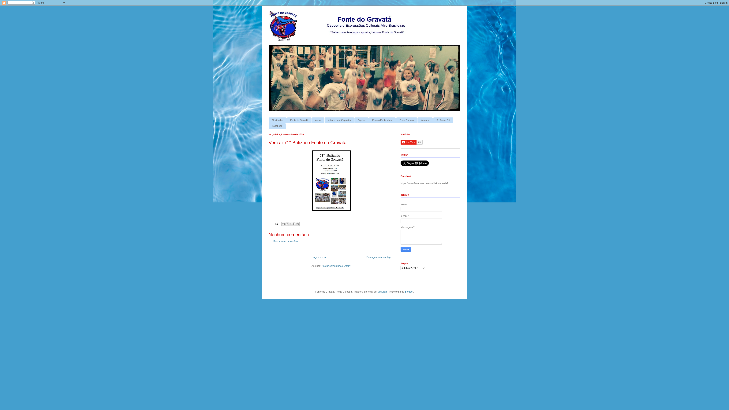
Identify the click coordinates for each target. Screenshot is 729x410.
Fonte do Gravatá (299, 120)
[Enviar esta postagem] (276, 223)
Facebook (277, 126)
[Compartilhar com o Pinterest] (298, 224)
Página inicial (319, 257)
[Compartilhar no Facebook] (294, 224)
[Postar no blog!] (287, 224)
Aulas (318, 120)
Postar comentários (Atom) (336, 265)
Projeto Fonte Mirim (382, 120)
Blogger (409, 291)
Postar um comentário (285, 241)
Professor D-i (443, 120)
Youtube (425, 120)
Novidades (277, 120)
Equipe (361, 120)
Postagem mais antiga (378, 257)
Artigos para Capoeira (339, 120)
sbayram (382, 291)
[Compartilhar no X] (290, 224)
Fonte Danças (406, 120)
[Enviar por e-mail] (283, 224)
